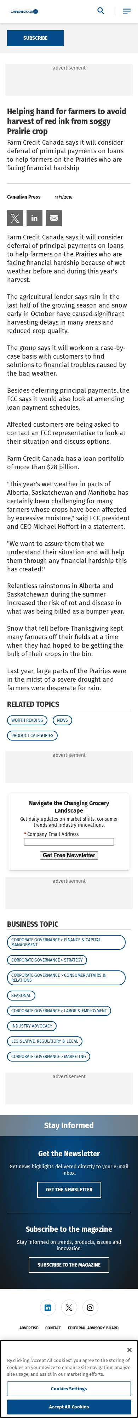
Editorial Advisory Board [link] (93, 1328)
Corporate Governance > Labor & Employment (59, 1010)
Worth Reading (27, 720)
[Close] (129, 1350)
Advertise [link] (28, 1328)
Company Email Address (51, 834)
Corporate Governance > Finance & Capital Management (56, 942)
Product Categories (32, 735)
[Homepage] (24, 12)
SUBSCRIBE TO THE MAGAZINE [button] (69, 1265)
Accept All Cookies (68, 1406)
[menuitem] (15, 218)
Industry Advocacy (31, 1026)
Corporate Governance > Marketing (48, 1056)
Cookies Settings (69, 1388)
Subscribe (35, 38)
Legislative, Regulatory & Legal (44, 1041)
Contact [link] (53, 1328)
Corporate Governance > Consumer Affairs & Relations (58, 978)
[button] (126, 11)
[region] (69, 1379)
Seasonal (21, 995)
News (62, 720)
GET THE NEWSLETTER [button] (69, 1189)
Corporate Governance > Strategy (47, 960)
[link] (15, 218)
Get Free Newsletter (69, 855)
